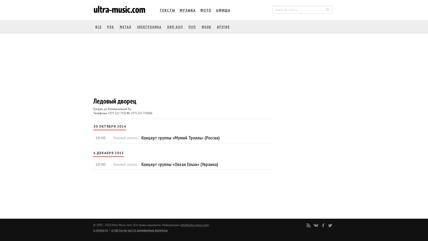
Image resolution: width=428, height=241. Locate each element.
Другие (223, 27)
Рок (110, 27)
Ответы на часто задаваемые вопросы (139, 230)
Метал (125, 27)
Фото (206, 10)
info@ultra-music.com (194, 225)
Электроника (149, 27)
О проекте (100, 230)
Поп (192, 27)
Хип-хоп (175, 27)
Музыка (188, 10)
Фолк (206, 27)
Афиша (223, 10)
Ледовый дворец (125, 138)
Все (98, 27)
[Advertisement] (305, 82)
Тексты (167, 10)
